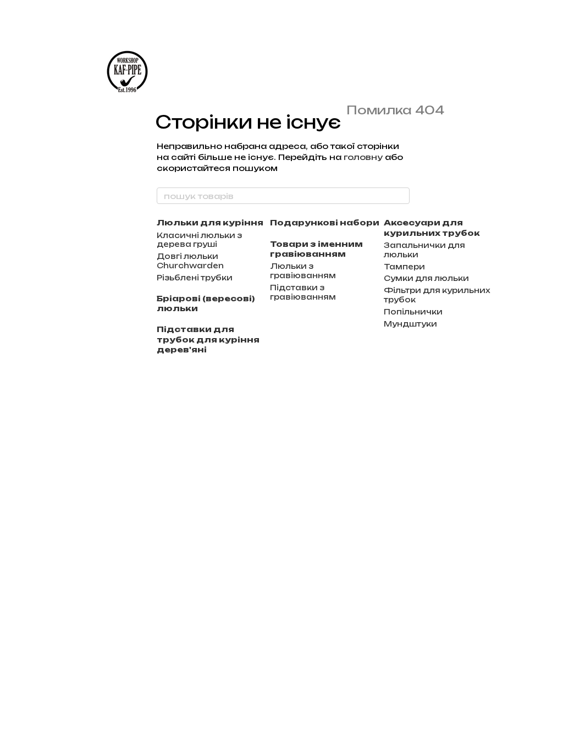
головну (363, 157)
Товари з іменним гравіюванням (316, 248)
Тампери (404, 266)
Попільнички (413, 311)
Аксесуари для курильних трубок (432, 227)
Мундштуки (410, 323)
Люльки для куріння (210, 222)
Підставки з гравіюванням (303, 292)
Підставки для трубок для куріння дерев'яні (208, 339)
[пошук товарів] (401, 195)
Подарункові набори (324, 222)
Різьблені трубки (195, 277)
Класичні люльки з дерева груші (199, 240)
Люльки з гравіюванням (303, 271)
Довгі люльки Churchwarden (190, 261)
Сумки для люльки (426, 278)
